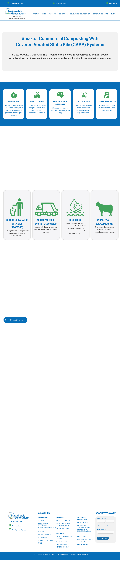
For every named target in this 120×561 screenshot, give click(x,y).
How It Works (82, 522)
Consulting (60, 533)
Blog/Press (42, 537)
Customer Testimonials (47, 528)
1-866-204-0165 (61, 3)
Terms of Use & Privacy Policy (79, 554)
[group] (75, 416)
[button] (10, 534)
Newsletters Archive (46, 540)
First (98, 525)
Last (107, 525)
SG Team (41, 520)
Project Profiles (44, 534)
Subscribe (103, 538)
